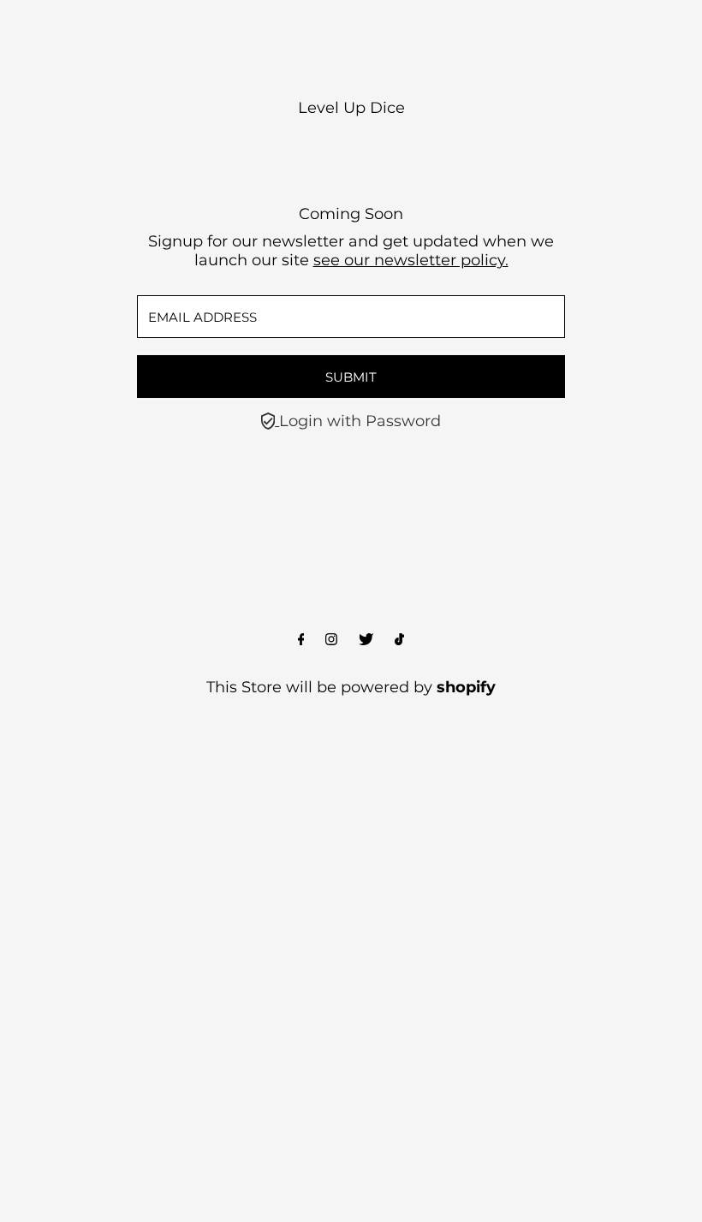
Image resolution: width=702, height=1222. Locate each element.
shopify (466, 687)
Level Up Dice (351, 107)
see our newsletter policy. (411, 260)
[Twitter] (366, 640)
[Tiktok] (399, 640)
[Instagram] (331, 640)
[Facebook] (301, 640)
